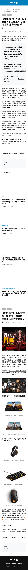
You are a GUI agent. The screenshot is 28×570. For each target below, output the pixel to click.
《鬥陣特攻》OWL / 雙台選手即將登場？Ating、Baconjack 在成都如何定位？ (14, 202)
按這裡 (10, 525)
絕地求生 (9, 309)
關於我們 (8, 563)
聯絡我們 (20, 563)
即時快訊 (14, 153)
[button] (2, 3)
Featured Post (6, 153)
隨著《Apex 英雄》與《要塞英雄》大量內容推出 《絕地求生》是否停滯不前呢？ (14, 372)
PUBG (23, 537)
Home (3, 10)
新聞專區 (3, 14)
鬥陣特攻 (6, 196)
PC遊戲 (10, 288)
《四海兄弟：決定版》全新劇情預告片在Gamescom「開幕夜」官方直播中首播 (14, 293)
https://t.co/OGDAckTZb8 (16, 71)
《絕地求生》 (6, 537)
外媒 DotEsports (8, 36)
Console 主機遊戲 (5, 288)
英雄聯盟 (8, 10)
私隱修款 (14, 563)
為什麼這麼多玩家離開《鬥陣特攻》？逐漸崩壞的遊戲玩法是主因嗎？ (13, 260)
